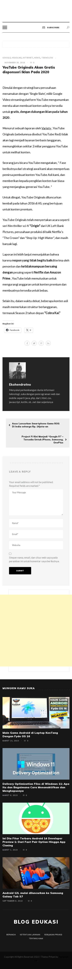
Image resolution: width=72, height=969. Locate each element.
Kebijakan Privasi (53, 934)
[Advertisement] (36, 630)
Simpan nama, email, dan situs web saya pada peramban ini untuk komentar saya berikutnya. (34, 559)
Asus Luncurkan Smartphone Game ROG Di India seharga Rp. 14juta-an (35, 425)
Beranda (11, 934)
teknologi (47, 58)
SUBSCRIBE (52, 27)
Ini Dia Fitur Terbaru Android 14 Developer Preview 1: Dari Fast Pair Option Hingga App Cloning (34, 842)
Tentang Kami (36, 938)
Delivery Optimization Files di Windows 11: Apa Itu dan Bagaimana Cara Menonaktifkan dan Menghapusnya (36, 787)
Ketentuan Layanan (30, 934)
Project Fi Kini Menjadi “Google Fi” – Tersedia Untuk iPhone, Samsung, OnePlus (42, 439)
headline (17, 58)
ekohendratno (20, 384)
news (37, 58)
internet (28, 58)
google (7, 58)
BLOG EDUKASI (36, 922)
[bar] (5, 27)
